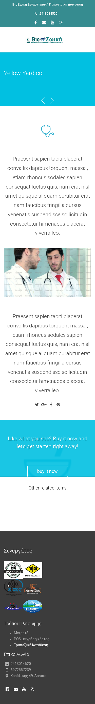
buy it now (47, 471)
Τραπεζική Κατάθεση (31, 645)
